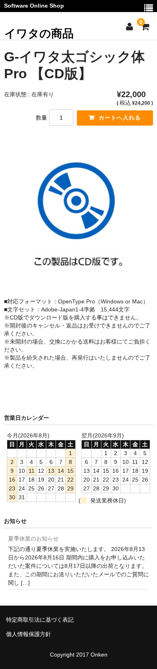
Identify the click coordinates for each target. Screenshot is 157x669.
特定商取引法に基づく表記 (40, 619)
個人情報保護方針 (28, 634)
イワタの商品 (39, 33)
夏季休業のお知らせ (33, 538)
